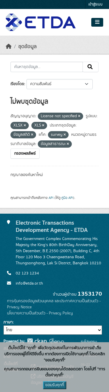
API (51, 197)
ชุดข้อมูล (27, 46)
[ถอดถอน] (79, 116)
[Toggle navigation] (97, 22)
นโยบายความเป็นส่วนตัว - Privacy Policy (40, 313)
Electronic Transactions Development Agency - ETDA (52, 226)
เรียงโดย (17, 84)
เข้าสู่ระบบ (95, 4)
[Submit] (91, 67)
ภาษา (8, 322)
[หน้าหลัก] (9, 46)
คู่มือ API (67, 197)
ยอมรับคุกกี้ (54, 385)
